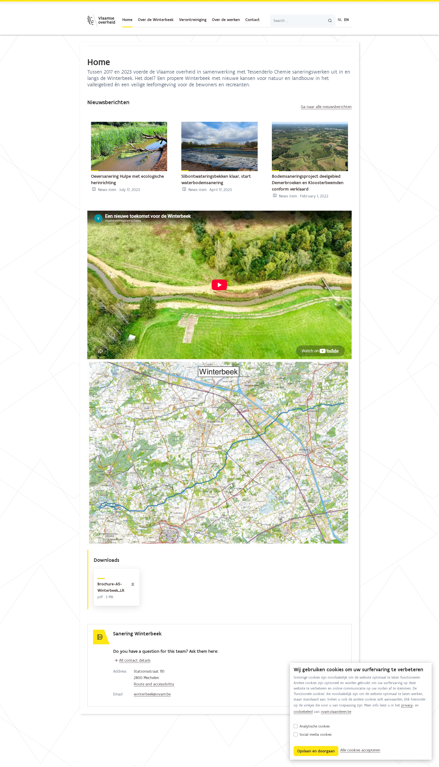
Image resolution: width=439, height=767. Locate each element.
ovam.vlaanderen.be (336, 711)
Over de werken (226, 19)
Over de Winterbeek (156, 19)
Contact (252, 19)
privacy (407, 705)
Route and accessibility (154, 684)
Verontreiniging (192, 19)
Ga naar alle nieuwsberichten (326, 106)
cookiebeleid (303, 711)
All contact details (134, 660)
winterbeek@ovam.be (152, 694)
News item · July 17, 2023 (118, 189)
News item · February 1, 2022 (303, 196)
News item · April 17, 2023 (209, 189)
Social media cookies (316, 734)
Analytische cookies (315, 726)
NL (340, 19)
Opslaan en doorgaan (316, 751)
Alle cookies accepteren (360, 750)
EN (346, 19)
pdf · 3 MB (105, 597)
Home (127, 19)
